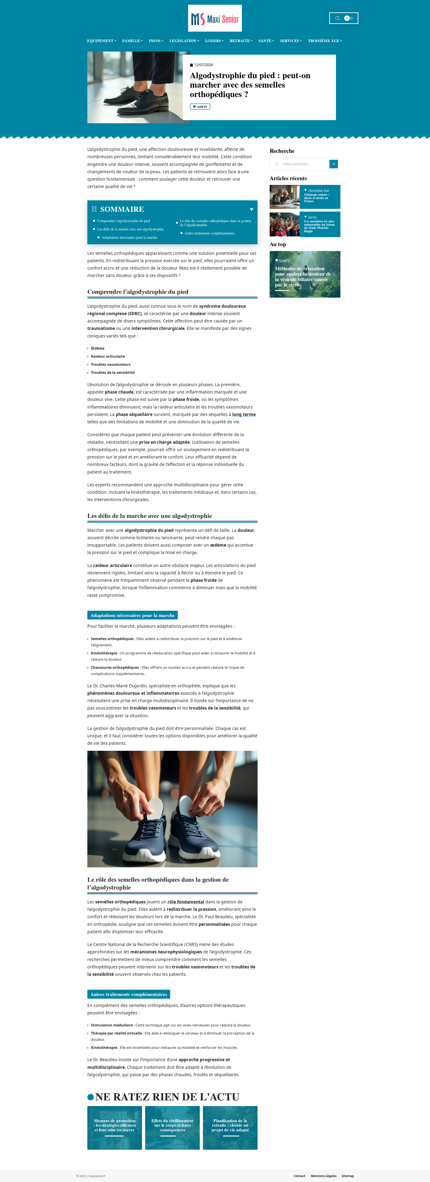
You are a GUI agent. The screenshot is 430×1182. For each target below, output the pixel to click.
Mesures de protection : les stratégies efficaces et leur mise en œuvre (114, 1125)
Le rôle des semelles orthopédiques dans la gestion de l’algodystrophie (215, 222)
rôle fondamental (186, 902)
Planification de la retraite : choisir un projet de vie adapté (230, 1125)
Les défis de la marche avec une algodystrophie (130, 229)
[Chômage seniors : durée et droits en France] (285, 197)
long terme (244, 414)
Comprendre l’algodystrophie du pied (123, 220)
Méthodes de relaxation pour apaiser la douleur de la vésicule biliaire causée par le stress (303, 276)
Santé (202, 107)
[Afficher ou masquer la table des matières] (199, 209)
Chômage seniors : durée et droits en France (316, 197)
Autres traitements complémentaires (210, 233)
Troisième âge (318, 191)
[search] (337, 18)
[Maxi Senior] (215, 18)
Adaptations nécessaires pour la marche (129, 237)
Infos (312, 217)
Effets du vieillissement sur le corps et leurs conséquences (172, 1125)
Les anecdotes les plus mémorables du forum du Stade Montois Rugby (319, 226)
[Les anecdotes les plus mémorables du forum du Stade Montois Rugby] (285, 224)
